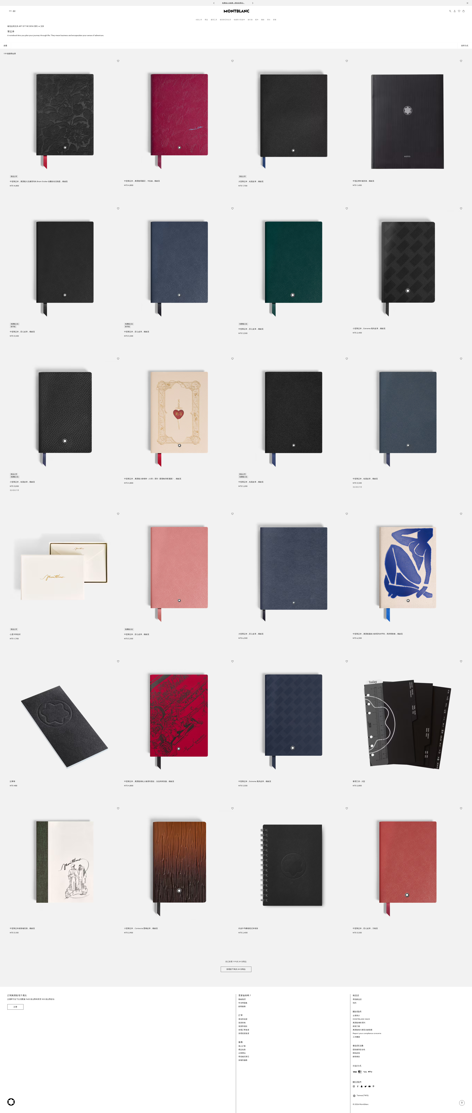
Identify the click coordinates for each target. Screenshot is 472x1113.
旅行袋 (250, 20)
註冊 (15, 1007)
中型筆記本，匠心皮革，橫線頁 (22, 332)
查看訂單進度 (243, 1030)
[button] (455, 11)
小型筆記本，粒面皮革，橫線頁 (22, 482)
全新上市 (199, 20)
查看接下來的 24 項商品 (236, 969)
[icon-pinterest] (373, 1086)
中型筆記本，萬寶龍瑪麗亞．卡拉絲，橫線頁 (142, 181)
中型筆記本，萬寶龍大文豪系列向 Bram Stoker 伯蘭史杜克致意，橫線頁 (39, 181)
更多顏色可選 (14, 490)
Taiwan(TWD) (363, 1095)
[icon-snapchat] (362, 1086)
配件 (256, 20)
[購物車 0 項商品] (463, 12)
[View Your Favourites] (459, 12)
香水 (268, 20)
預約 (354, 1003)
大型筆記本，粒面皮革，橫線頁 (250, 181)
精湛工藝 (356, 1026)
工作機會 (356, 1037)
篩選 (5, 46)
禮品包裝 (242, 1050)
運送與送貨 (242, 1019)
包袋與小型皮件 (239, 20)
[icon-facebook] (358, 1086)
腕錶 (262, 20)
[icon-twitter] (366, 1086)
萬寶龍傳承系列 (359, 1023)
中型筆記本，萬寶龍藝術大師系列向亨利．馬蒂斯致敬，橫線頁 (378, 634)
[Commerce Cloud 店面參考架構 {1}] (236, 11)
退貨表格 (242, 1023)
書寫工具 (214, 20)
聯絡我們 (242, 999)
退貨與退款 (242, 1026)
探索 (274, 20)
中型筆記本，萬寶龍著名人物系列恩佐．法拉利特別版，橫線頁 (149, 781)
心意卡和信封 (15, 634)
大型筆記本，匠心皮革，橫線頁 (250, 634)
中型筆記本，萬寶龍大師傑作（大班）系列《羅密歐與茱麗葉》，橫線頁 (152, 479)
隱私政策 (356, 1053)
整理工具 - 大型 (359, 781)
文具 (42, 26)
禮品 (206, 20)
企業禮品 (242, 1053)
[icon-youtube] (369, 1086)
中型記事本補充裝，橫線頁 (363, 181)
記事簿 (12, 781)
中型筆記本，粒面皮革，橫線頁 (250, 482)
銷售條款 (356, 1057)
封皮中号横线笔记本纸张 (248, 928)
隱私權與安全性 (359, 1050)
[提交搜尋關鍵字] (450, 11)
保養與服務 (242, 1060)
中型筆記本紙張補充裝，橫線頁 (22, 928)
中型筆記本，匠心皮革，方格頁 (365, 928)
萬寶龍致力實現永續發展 (362, 1030)
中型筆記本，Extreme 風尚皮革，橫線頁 (254, 781)
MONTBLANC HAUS (361, 1019)
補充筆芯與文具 (225, 20)
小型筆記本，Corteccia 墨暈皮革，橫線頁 (141, 928)
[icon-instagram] (354, 1086)
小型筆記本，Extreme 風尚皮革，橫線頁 (369, 328)
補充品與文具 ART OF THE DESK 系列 (22, 26)
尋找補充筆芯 (243, 1057)
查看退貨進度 (243, 1033)
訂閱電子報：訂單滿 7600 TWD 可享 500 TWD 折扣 (233, 3)
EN (10, 11)
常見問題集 (242, 1003)
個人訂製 (242, 1046)
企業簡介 (356, 1016)
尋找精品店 (357, 999)
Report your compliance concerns (367, 1033)
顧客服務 (242, 1006)
